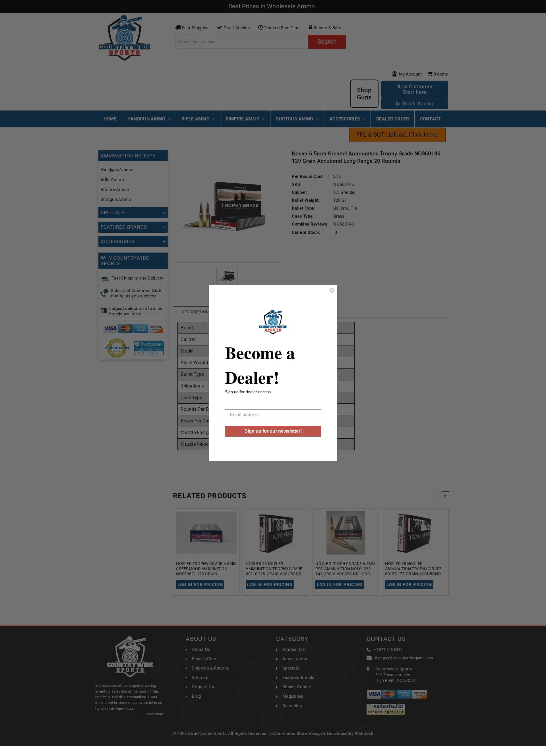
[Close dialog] (332, 290)
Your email (236, 405)
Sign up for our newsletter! (273, 431)
